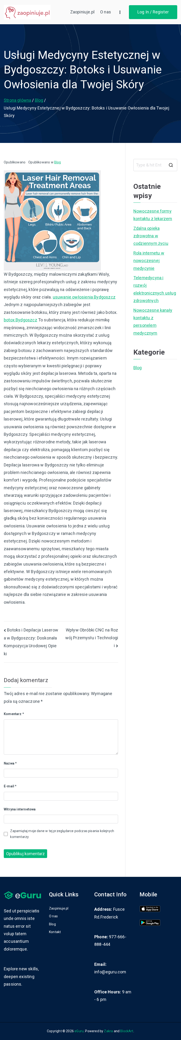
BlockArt (126, 1031)
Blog (57, 162)
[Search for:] (155, 165)
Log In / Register (153, 11)
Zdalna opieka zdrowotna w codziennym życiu (150, 236)
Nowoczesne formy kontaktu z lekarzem (152, 215)
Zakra (108, 1031)
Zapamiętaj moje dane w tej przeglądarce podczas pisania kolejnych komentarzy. (62, 834)
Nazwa (10, 763)
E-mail (10, 786)
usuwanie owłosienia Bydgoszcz (84, 297)
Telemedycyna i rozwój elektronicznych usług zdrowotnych (154, 289)
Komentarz (14, 714)
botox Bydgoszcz (20, 319)
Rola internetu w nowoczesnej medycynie (148, 261)
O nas (105, 11)
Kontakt (55, 932)
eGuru (79, 1031)
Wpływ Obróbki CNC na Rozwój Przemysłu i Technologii (91, 637)
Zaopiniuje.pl (82, 11)
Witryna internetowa (20, 809)
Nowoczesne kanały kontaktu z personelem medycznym (152, 322)
